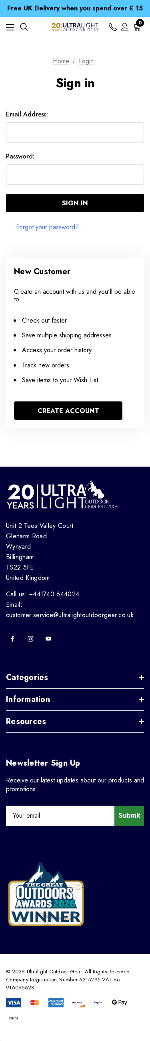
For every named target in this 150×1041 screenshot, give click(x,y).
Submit (129, 815)
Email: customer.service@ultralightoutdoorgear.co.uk (70, 610)
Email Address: (27, 114)
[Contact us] (113, 27)
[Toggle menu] (10, 27)
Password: (20, 156)
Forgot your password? (47, 227)
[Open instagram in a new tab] (30, 638)
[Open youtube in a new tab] (48, 638)
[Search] (24, 27)
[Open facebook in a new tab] (12, 638)
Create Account (68, 410)
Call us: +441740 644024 (42, 594)
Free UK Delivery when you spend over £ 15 (75, 8)
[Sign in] (125, 27)
